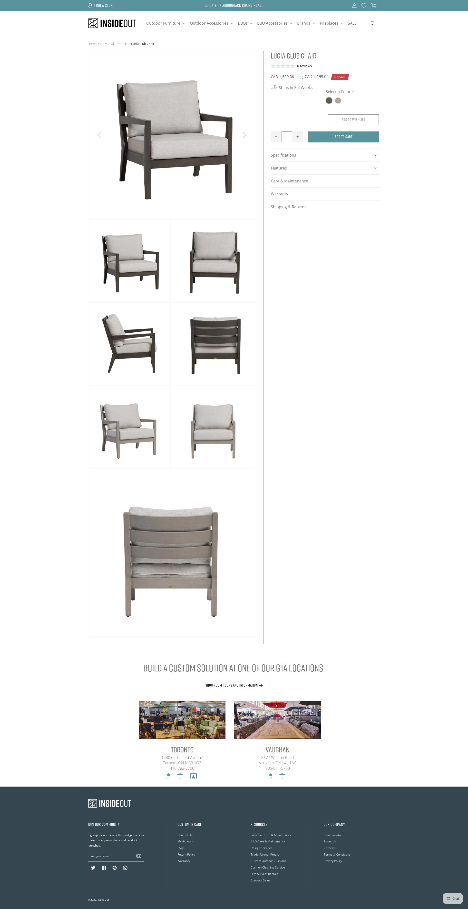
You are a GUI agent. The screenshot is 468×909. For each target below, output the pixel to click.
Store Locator (333, 835)
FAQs (181, 848)
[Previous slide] (99, 135)
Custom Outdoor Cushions (268, 861)
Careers (329, 848)
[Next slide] (244, 135)
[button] (165, 23)
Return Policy (186, 854)
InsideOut (103, 899)
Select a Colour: (340, 91)
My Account (185, 841)
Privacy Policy (333, 861)
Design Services (261, 848)
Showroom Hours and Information (231, 685)
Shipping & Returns (288, 206)
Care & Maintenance (289, 180)
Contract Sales (260, 880)
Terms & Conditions (337, 854)
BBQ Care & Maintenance (268, 841)
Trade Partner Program (266, 854)
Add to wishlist (353, 119)
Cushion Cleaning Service (268, 867)
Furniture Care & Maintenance (271, 835)
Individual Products (113, 43)
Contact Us (184, 835)
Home (92, 43)
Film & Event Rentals (264, 874)
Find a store (104, 5)
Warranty (279, 193)
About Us (330, 841)
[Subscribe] (138, 856)
